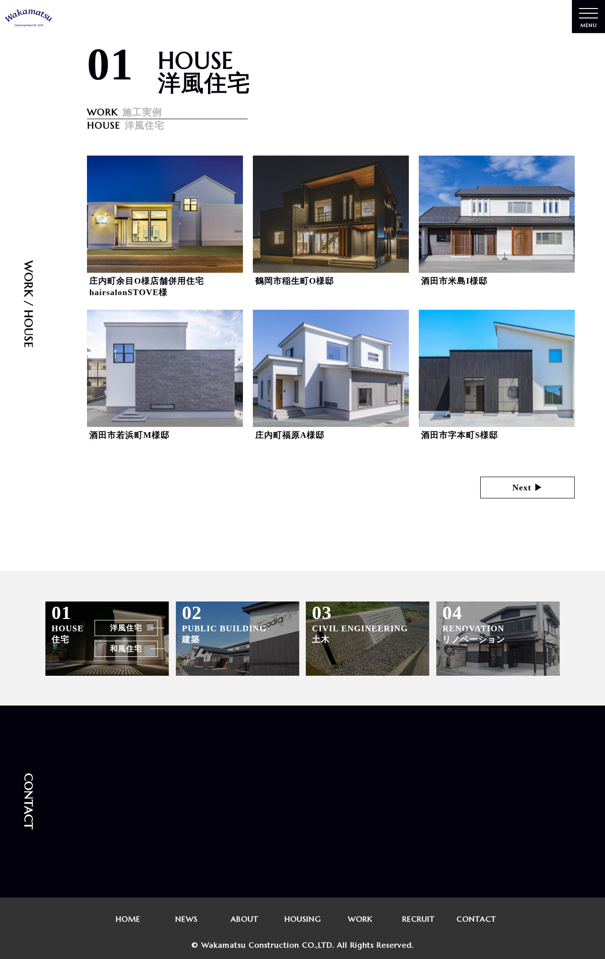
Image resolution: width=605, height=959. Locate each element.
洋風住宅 (126, 627)
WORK (360, 919)
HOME (128, 919)
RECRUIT (418, 919)
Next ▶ (527, 487)
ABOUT (245, 919)
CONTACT (477, 919)
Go (278, 857)
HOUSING (303, 919)
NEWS (186, 919)
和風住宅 (126, 648)
